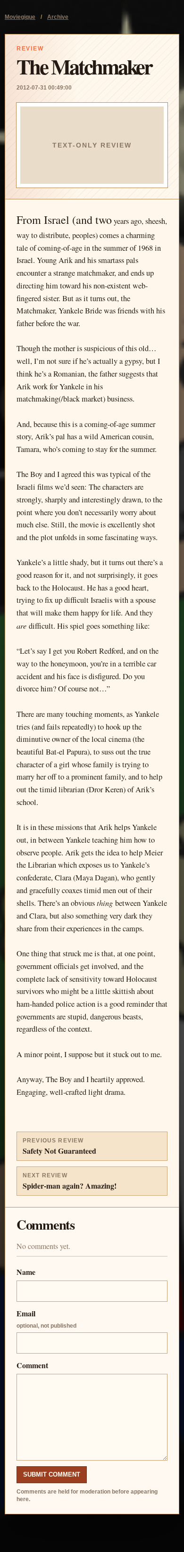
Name (26, 1271)
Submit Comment (51, 1474)
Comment (32, 1365)
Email (46, 1318)
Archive (57, 17)
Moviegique (20, 17)
